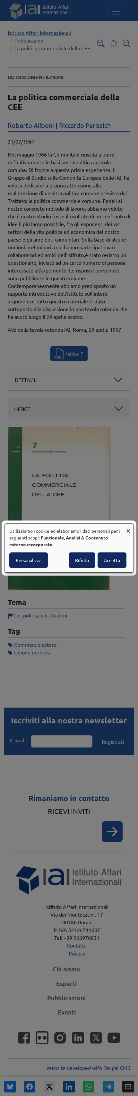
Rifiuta (82, 560)
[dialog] (69, 548)
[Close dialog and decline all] (128, 528)
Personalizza (28, 560)
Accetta (112, 560)
